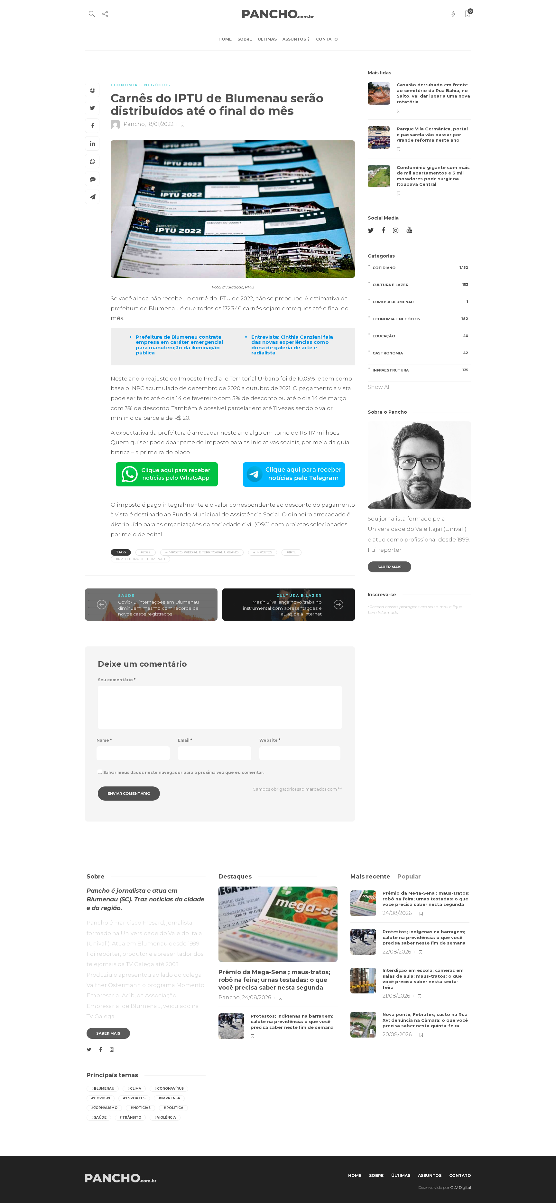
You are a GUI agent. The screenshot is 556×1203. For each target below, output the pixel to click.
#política (173, 1108)
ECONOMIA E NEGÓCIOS (141, 85)
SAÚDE (126, 595)
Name (104, 740)
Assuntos (294, 39)
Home (225, 39)
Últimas (267, 39)
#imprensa (169, 1098)
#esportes (134, 1098)
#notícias (140, 1108)
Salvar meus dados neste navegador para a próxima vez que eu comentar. (183, 772)
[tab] (370, 876)
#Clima (134, 1088)
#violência (165, 1117)
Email (185, 740)
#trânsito (130, 1117)
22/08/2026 (397, 952)
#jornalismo (104, 1108)
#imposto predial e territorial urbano (201, 552)
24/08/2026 (256, 997)
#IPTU (291, 552)
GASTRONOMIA (420, 353)
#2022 (146, 552)
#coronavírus (169, 1088)
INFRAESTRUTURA (420, 370)
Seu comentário (116, 679)
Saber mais (389, 567)
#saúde (99, 1117)
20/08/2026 (397, 1034)
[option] (419, 139)
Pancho (134, 124)
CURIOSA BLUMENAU (420, 301)
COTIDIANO (420, 267)
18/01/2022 (160, 124)
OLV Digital (460, 1187)
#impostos (262, 552)
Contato (327, 39)
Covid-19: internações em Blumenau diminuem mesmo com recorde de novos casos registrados (158, 608)
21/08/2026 (396, 996)
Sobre (244, 39)
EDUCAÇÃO (420, 336)
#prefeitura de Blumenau (140, 559)
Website (269, 740)
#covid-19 (100, 1098)
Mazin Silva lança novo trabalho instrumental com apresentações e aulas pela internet (282, 608)
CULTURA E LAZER (299, 595)
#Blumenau (102, 1088)
